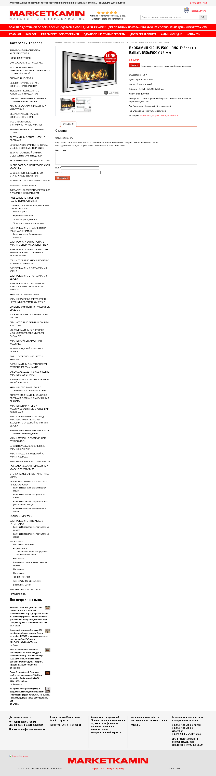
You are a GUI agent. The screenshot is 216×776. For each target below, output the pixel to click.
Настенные (18, 569)
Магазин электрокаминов (74, 42)
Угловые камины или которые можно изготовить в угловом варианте (27, 333)
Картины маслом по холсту (26, 589)
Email (58, 172)
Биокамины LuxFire (22, 585)
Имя (58, 168)
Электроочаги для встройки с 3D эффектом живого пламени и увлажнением (29, 252)
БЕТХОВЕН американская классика (30, 160)
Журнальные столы (21, 516)
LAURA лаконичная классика (26, 63)
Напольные (18, 558)
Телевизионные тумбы (23, 185)
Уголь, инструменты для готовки (28, 223)
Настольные (19, 573)
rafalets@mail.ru (188, 738)
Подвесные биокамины (24, 545)
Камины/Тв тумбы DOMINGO (25, 294)
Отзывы (135, 724)
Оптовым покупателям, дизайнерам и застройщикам (26, 723)
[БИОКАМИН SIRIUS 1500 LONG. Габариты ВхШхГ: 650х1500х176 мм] (89, 72)
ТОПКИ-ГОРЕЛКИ (21, 577)
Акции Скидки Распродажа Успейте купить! (65, 719)
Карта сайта (175, 768)
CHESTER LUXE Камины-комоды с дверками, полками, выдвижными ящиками (29, 398)
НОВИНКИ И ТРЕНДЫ (20, 58)
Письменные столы (21, 78)
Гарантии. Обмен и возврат (65, 724)
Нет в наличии (18, 594)
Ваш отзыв (61, 150)
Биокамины (16, 542)
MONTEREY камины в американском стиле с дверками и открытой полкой (30, 70)
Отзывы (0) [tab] (68, 124)
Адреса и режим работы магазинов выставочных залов (149, 719)
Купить (134, 65)
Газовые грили (20, 212)
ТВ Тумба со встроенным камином (30, 181)
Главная (58, 42)
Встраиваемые (20, 548)
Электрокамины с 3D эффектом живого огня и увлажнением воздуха (27, 286)
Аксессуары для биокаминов (26, 581)
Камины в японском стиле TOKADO (30, 461)
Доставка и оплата (20, 717)
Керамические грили (23, 215)
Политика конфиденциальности (27, 729)
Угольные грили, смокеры (25, 219)
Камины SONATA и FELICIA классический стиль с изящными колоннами (29, 409)
